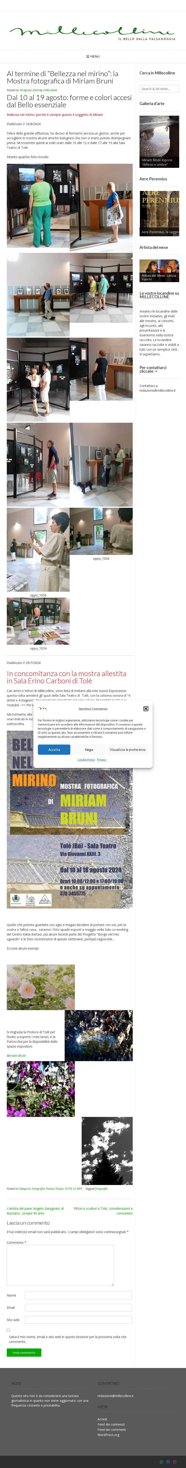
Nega (89, 749)
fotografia (101, 1189)
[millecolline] (93, 30)
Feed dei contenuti (111, 1424)
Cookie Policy (86, 760)
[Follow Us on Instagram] (174, 1462)
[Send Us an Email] (155, 1462)
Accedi (102, 1419)
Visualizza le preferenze (128, 749)
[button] (146, 708)
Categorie (24, 1189)
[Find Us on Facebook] (168, 1462)
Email (11, 1307)
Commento (16, 1242)
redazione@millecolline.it (158, 390)
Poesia (50, 1189)
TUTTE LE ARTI (73, 1189)
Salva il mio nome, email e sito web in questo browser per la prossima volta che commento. (67, 1339)
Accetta (54, 749)
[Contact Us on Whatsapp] (161, 1462)
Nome (11, 1295)
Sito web (13, 1320)
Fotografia (38, 1189)
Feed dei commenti (112, 1429)
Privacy (101, 760)
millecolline (50, 90)
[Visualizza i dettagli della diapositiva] (159, 142)
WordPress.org (108, 1435)
